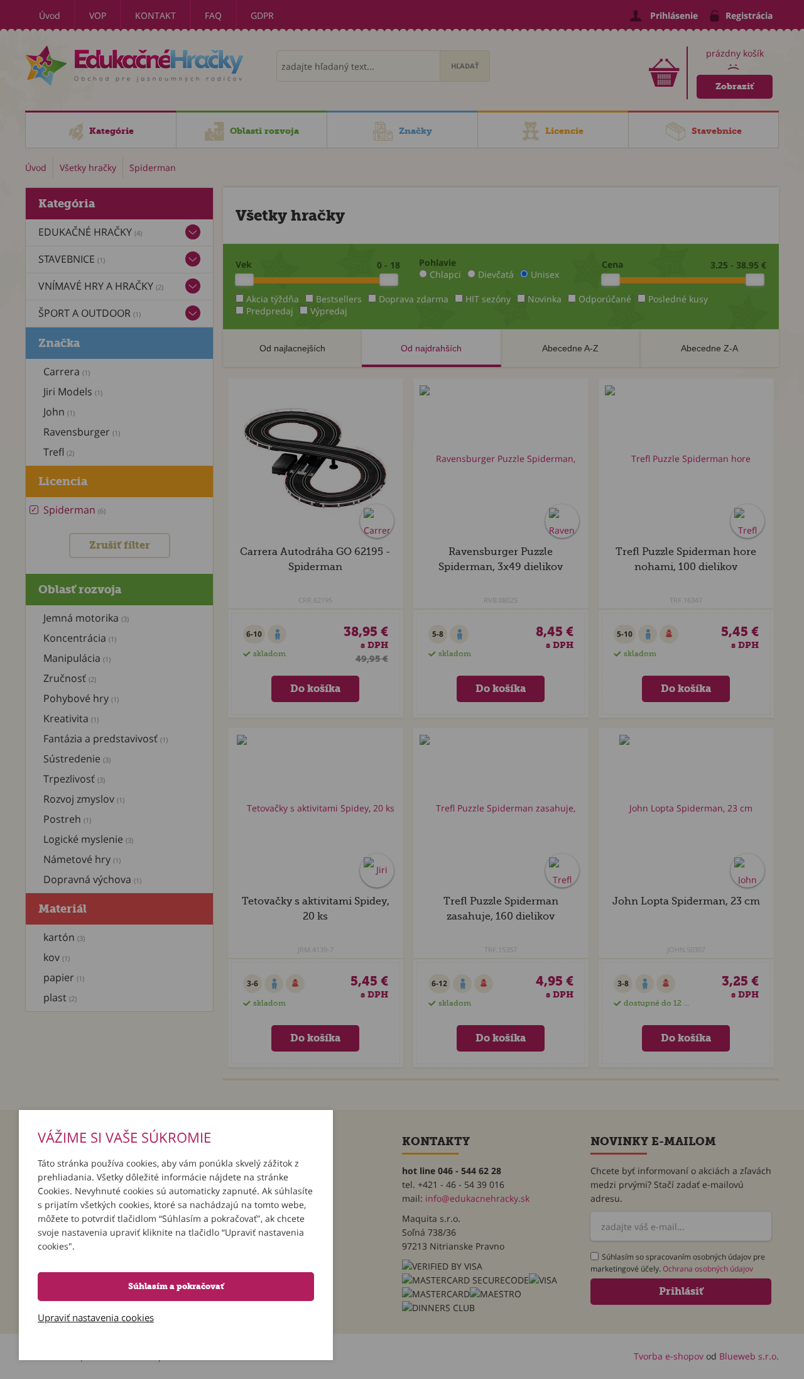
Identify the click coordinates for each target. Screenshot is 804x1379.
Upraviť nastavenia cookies (96, 1317)
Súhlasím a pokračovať (176, 1286)
